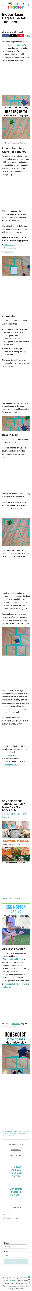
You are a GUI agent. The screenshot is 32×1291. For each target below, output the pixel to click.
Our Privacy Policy (9, 1280)
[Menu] (3, 5)
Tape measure (10, 248)
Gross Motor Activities (15, 1133)
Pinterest (18, 984)
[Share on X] (12, 35)
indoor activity (16, 1150)
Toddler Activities (12, 1136)
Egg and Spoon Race (11, 898)
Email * (7, 1252)
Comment (6, 1214)
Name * (7, 1243)
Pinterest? (16, 1023)
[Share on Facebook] (5, 35)
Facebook (9, 984)
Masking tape (9, 244)
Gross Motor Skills (16, 1144)
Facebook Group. (12, 764)
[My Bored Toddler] (16, 5)
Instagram (9, 755)
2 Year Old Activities (7, 1131)
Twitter (26, 984)
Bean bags (8, 252)
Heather (6, 1129)
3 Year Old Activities (19, 1131)
